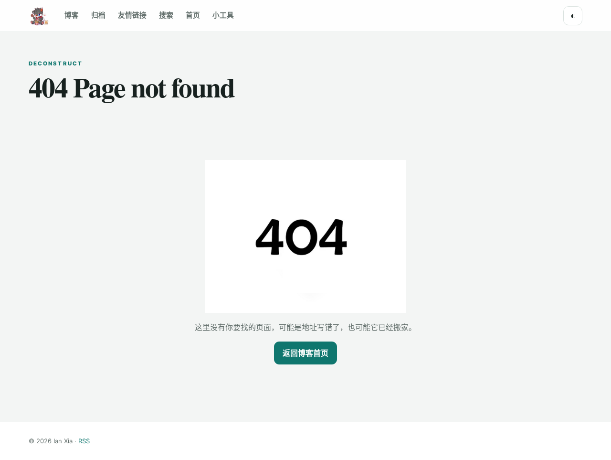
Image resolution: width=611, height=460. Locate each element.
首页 (193, 15)
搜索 (166, 15)
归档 (98, 15)
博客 (71, 15)
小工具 (223, 15)
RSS (84, 441)
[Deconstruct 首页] (39, 16)
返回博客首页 (305, 353)
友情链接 (132, 15)
